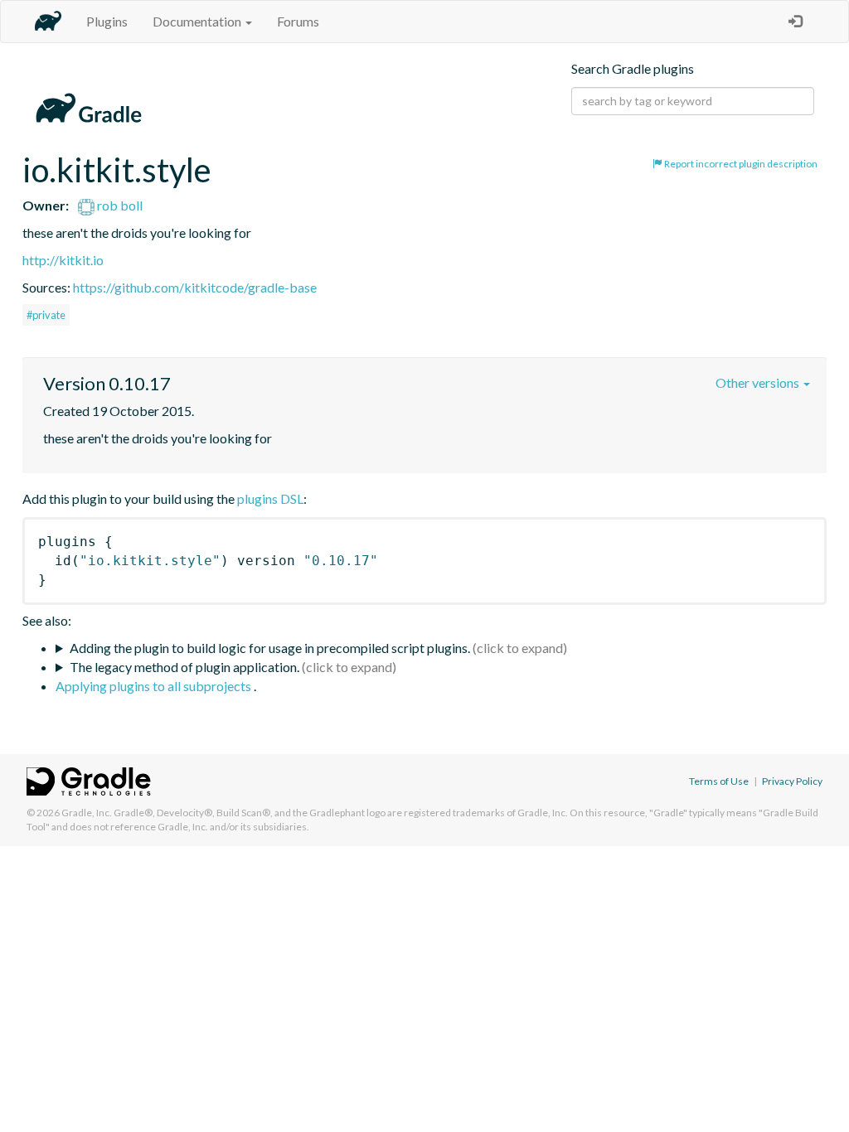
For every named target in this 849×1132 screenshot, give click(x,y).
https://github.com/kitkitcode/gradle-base (195, 287)
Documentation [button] (198, 21)
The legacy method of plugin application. (184, 667)
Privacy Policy (792, 781)
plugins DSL (270, 498)
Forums (298, 21)
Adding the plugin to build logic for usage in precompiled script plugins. (270, 647)
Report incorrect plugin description (739, 163)
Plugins (107, 21)
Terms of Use (719, 781)
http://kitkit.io (63, 260)
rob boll (119, 205)
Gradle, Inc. (86, 812)
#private (46, 315)
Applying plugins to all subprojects (155, 686)
